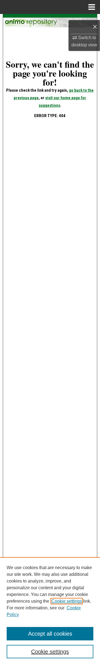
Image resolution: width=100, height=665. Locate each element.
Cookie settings (66, 601)
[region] (50, 611)
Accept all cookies (50, 634)
